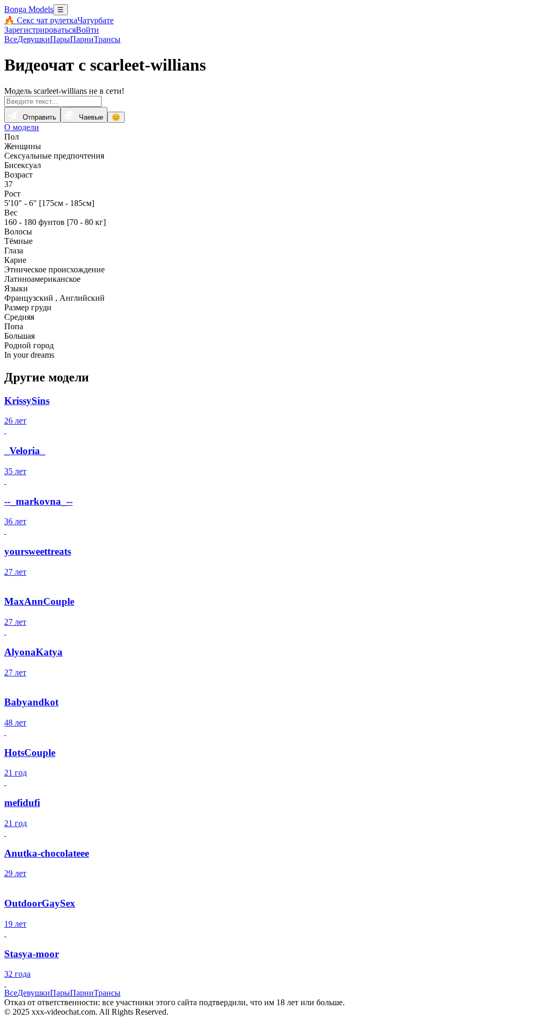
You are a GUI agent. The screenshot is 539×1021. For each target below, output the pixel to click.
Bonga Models (28, 9)
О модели (21, 127)
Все (10, 39)
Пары (60, 39)
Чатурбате (95, 20)
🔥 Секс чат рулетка (40, 20)
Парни (82, 39)
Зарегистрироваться (40, 29)
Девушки (33, 39)
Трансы (107, 39)
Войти (87, 29)
